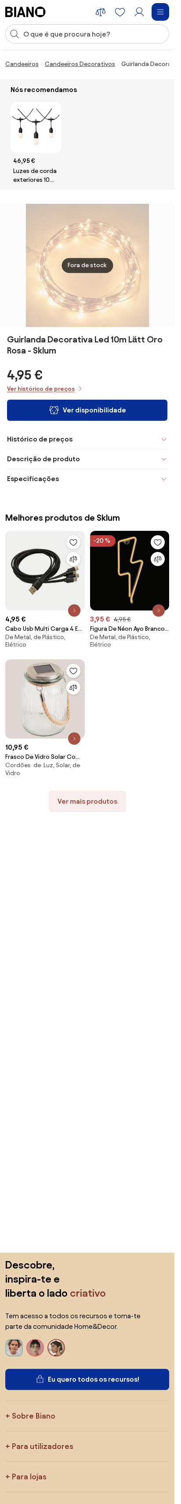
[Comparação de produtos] (100, 12)
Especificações (33, 478)
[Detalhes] (74, 610)
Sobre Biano (33, 1416)
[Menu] (160, 12)
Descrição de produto (43, 459)
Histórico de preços (39, 439)
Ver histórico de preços (41, 389)
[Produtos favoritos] (120, 12)
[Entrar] (139, 12)
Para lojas (29, 1476)
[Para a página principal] (25, 12)
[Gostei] (73, 542)
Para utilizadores (42, 1446)
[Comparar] (73, 559)
